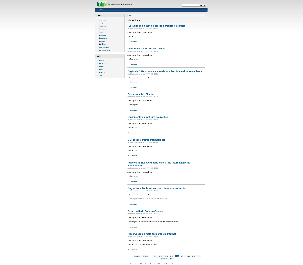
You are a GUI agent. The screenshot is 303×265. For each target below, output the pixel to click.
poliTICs (102, 72)
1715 (199, 256)
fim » (172, 259)
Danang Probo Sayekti (152, 263)
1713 (188, 256)
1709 (166, 256)
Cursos (101, 32)
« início (137, 256)
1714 (193, 256)
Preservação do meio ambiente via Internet (151, 234)
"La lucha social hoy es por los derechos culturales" (157, 25)
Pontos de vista (104, 50)
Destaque (102, 35)
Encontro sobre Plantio (140, 94)
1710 (171, 256)
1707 (155, 256)
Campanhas (103, 29)
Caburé (101, 60)
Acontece (102, 20)
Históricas (102, 44)
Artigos (101, 23)
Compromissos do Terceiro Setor (146, 48)
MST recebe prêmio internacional (146, 140)
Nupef (101, 69)
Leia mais (133, 41)
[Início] (102, 6)
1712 (182, 256)
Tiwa (100, 75)
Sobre (101, 10)
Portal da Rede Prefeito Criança (145, 211)
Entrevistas (103, 38)
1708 (160, 256)
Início (131, 15)
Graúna (101, 66)
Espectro (102, 63)
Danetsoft (139, 263)
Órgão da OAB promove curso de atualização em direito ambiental (165, 71)
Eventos (102, 41)
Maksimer (169, 263)
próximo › (164, 259)
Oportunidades (104, 47)
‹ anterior (145, 256)
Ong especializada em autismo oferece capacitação (156, 188)
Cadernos (102, 26)
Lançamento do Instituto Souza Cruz (148, 117)
